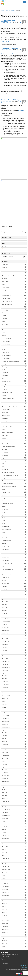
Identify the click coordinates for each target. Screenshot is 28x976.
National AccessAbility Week (14, 426)
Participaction (14, 452)
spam (14, 515)
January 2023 (14, 658)
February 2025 (14, 627)
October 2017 (14, 812)
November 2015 (14, 866)
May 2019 (14, 767)
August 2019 (14, 758)
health (3, 44)
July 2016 (14, 849)
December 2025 (14, 616)
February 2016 (14, 858)
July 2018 (14, 790)
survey (14, 552)
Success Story (14, 546)
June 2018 (14, 792)
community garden (14, 310)
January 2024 (14, 639)
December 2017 (14, 807)
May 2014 (14, 912)
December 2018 (14, 781)
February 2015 (14, 886)
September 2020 (14, 727)
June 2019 (14, 764)
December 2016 (14, 835)
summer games (14, 549)
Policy (14, 463)
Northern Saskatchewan (14, 432)
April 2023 (14, 653)
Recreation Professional (14, 483)
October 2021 (14, 693)
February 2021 (14, 715)
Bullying (14, 290)
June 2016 (14, 852)
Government (14, 375)
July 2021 (14, 701)
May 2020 (14, 735)
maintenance (14, 412)
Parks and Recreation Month (14, 446)
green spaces (14, 384)
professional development (14, 472)
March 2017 (14, 832)
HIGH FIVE (14, 389)
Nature (14, 429)
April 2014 (14, 915)
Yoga (14, 594)
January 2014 (14, 923)
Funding (14, 364)
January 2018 (14, 804)
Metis (14, 424)
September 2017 (14, 815)
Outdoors (14, 438)
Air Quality (14, 278)
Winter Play (14, 589)
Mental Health (14, 418)
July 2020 (14, 730)
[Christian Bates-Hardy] (24, 22)
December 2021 (14, 690)
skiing (14, 512)
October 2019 (14, 752)
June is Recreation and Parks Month (14, 407)
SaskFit (14, 506)
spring (14, 532)
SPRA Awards (14, 526)
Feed (4, 249)
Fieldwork (14, 347)
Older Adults (14, 435)
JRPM (14, 404)
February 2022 (14, 684)
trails (14, 566)
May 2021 (14, 707)
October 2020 (14, 724)
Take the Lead (14, 557)
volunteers (14, 586)
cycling (14, 321)
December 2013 (14, 926)
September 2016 (14, 844)
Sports (11, 226)
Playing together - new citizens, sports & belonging (12, 54)
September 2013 (14, 935)
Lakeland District (14, 409)
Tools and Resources (14, 563)
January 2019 (14, 778)
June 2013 (14, 943)
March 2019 (14, 772)
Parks (14, 441)
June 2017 (14, 824)
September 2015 (14, 869)
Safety (14, 498)
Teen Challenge (14, 560)
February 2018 (14, 801)
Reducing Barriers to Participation (9, 48)
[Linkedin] (19, 973)
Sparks (14, 518)
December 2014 (14, 892)
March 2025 (14, 624)
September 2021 (14, 695)
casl (14, 293)
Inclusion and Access (14, 392)
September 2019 (14, 755)
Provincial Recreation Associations (14, 475)
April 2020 (14, 738)
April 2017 (14, 829)
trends (15, 44)
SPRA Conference (14, 529)
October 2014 (14, 898)
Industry (14, 395)
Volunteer (14, 580)
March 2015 (14, 884)
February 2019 (14, 775)
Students (14, 543)
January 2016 (14, 861)
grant (14, 378)
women (14, 592)
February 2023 (14, 656)
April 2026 (14, 613)
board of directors (14, 287)
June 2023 (14, 650)
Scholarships (14, 509)
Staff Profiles (14, 537)
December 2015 (14, 864)
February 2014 (14, 920)
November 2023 (14, 644)
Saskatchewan (9, 44)
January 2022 (14, 687)
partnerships (14, 455)
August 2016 (14, 846)
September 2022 (14, 667)
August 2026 (14, 601)
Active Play (14, 267)
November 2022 (14, 661)
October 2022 (14, 664)
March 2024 (14, 636)
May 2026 (14, 610)
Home (2, 10)
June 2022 (14, 676)
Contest (14, 315)
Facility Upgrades (14, 341)
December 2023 (14, 641)
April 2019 (14, 770)
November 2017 (14, 809)
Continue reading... (5, 41)
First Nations (14, 350)
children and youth (14, 295)
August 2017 (14, 818)
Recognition (14, 478)
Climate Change (14, 298)
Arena (14, 284)
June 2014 (14, 909)
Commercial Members (14, 301)
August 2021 (14, 698)
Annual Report (14, 281)
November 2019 (14, 750)
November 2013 (14, 929)
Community (14, 307)
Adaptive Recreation (14, 270)
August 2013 (14, 938)
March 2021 (14, 713)
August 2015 (14, 872)
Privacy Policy (24, 967)
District (14, 327)
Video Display (14, 577)
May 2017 (14, 827)
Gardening (14, 367)
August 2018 (14, 787)
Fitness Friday (14, 352)
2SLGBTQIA (14, 264)
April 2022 (14, 678)
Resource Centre (18, 93)
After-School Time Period (14, 275)
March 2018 (14, 798)
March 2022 (14, 681)
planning (14, 461)
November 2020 (14, 721)
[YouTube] (17, 973)
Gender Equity (14, 369)
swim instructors (14, 555)
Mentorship (14, 421)
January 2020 (14, 744)
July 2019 (14, 761)
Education (14, 330)
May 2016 (14, 855)
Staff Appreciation (14, 535)
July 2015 (14, 875)
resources (14, 495)
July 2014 (14, 906)
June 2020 (14, 733)
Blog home (6, 246)
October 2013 (14, 932)
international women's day (14, 398)
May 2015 (14, 878)
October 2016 (14, 841)
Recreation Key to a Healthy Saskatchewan (8, 20)
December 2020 (14, 718)
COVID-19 (14, 318)
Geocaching (14, 372)
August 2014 (14, 903)
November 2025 (14, 619)
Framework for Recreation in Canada (14, 361)
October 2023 (14, 647)
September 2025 (14, 621)
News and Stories (10, 10)
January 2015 (14, 889)
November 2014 (14, 895)
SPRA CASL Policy (23, 965)
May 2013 (14, 946)
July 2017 (14, 821)
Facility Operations (14, 338)
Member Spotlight (14, 415)
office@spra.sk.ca (4, 961)
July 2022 (14, 673)
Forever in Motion (14, 358)
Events (14, 332)
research (14, 489)
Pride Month (14, 469)
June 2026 (14, 607)
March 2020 (14, 741)
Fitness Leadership (14, 355)
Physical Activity (5, 95)
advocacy (14, 273)
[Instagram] (21, 973)
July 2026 (14, 604)
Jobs (14, 401)
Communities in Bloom (14, 304)
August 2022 (14, 670)
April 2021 (14, 710)
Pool (14, 466)
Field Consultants (14, 344)
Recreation (14, 481)
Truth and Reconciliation (14, 575)
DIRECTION (14, 324)
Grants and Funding (14, 381)
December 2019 (14, 747)
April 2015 (14, 881)
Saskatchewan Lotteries (14, 503)
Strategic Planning (14, 540)
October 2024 (14, 633)
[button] (24, 257)
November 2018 (14, 784)
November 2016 (14, 838)
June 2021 (14, 704)
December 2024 (14, 630)
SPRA (14, 523)
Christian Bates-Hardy (6, 22)
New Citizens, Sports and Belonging (10, 100)
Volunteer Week (14, 583)
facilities (14, 335)
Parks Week (14, 449)
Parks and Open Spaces (14, 444)
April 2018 (14, 795)
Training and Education (14, 569)
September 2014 (14, 901)
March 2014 (14, 918)
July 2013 (14, 940)
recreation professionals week (14, 486)
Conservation (14, 312)
